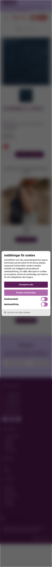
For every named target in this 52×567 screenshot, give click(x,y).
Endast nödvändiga (26, 292)
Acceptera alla (26, 284)
